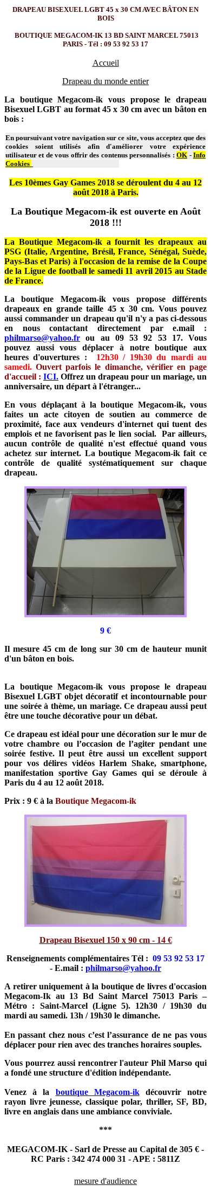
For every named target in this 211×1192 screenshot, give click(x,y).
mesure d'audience (105, 1181)
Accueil (106, 62)
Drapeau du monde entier (105, 81)
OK (181, 155)
